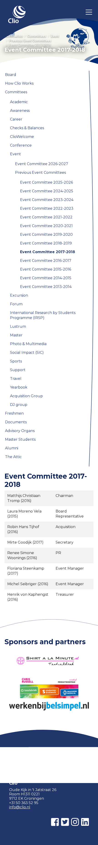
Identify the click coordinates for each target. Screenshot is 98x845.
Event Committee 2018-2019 (46, 243)
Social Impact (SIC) (27, 352)
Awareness (20, 110)
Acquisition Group (26, 396)
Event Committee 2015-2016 (45, 269)
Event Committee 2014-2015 (45, 278)
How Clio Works (19, 83)
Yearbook (18, 387)
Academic (19, 102)
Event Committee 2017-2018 (47, 252)
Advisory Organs (20, 431)
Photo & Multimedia (28, 344)
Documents (16, 422)
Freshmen (14, 413)
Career (16, 119)
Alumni (11, 448)
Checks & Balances (27, 128)
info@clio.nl (19, 807)
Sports (16, 361)
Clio (17, 15)
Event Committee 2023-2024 (46, 200)
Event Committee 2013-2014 (46, 286)
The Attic (13, 457)
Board (10, 74)
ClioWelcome (22, 136)
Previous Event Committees (30, 40)
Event (55, 36)
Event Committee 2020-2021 (46, 226)
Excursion (19, 295)
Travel (15, 378)
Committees (36, 36)
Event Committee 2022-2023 (46, 208)
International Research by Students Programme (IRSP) (42, 315)
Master (16, 335)
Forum (16, 304)
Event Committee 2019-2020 (46, 234)
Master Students (20, 439)
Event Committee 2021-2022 (46, 217)
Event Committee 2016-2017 (45, 260)
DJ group (18, 404)
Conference (21, 145)
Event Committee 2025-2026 (46, 182)
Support (18, 370)
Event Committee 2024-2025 (46, 191)
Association (14, 36)
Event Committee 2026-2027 (41, 164)
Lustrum (18, 326)
